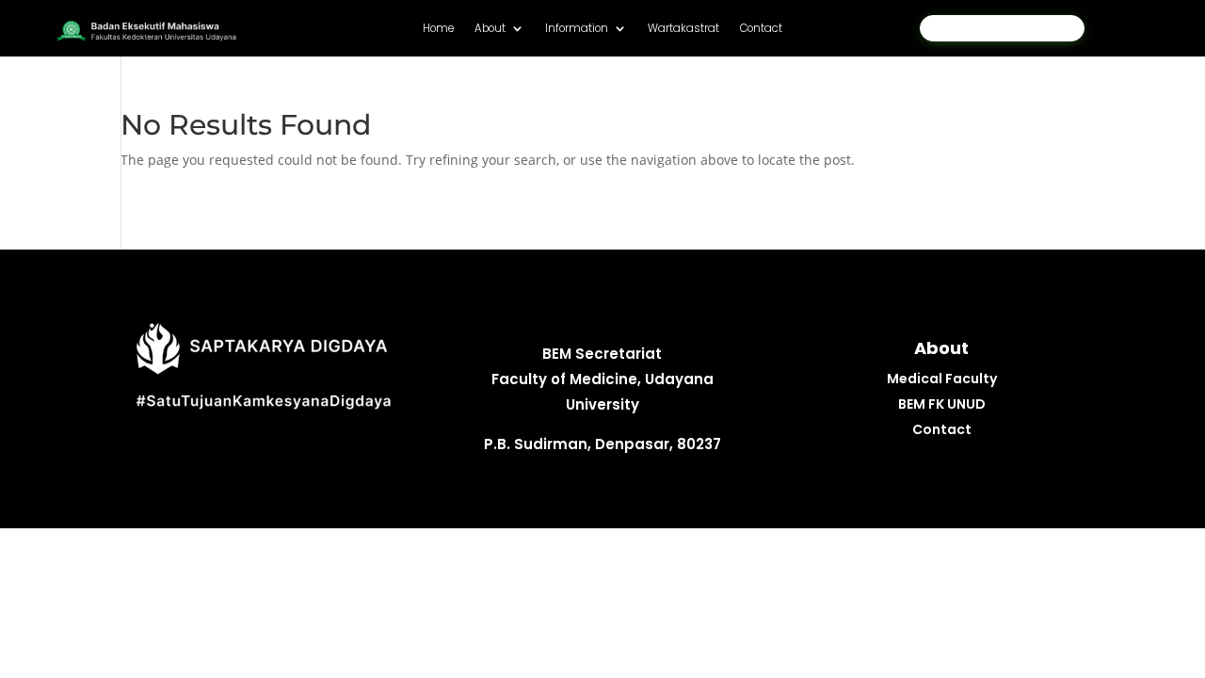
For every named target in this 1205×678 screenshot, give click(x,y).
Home (438, 29)
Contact (761, 29)
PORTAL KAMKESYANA (1002, 28)
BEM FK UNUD (942, 404)
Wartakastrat (683, 29)
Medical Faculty (942, 378)
